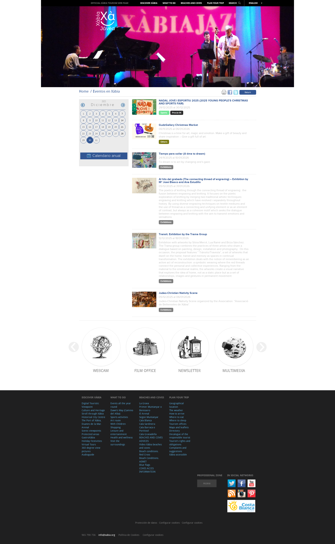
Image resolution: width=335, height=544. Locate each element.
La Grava (144, 403)
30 (90, 140)
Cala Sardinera (147, 423)
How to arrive (176, 413)
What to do (169, 3)
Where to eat (176, 417)
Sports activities (119, 417)
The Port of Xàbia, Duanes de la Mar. (92, 422)
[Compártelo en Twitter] (235, 92)
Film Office (145, 370)
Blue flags (144, 464)
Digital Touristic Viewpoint (90, 405)
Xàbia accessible (178, 454)
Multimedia (233, 370)
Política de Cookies (128, 535)
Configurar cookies (169, 522)
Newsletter (189, 370)
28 (122, 133)
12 (109, 120)
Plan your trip (215, 3)
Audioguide (88, 454)
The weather (176, 410)
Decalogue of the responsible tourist (179, 435)
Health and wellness (121, 437)
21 (122, 126)
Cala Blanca (145, 420)
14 (122, 120)
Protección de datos (146, 522)
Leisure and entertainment (118, 432)
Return (248, 92)
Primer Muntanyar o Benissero (150, 408)
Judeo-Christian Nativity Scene (178, 293)
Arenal (85, 427)
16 (90, 126)
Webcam (101, 370)
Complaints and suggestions (177, 449)
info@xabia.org (106, 535)
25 (103, 133)
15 (83, 126)
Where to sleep (177, 420)
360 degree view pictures (91, 449)
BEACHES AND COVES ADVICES (151, 439)
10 (96, 120)
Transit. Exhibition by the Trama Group (183, 234)
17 (96, 126)
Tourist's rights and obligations (179, 442)
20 (115, 126)
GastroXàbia (88, 437)
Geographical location (176, 405)
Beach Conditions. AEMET (149, 459)
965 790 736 (89, 535)
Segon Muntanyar (148, 417)
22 (83, 133)
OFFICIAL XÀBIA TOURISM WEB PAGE (109, 3)
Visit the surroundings (117, 442)
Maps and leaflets (179, 427)
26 (109, 133)
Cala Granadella (148, 434)
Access (206, 483)
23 (90, 133)
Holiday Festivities (92, 441)
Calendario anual (106, 156)
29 (83, 140)
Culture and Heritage (93, 410)
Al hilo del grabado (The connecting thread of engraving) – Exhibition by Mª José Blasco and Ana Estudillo (203, 181)
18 (103, 126)
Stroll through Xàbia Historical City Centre (93, 415)
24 (96, 133)
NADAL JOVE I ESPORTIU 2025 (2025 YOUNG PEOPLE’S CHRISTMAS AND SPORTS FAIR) (203, 102)
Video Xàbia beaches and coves (150, 446)
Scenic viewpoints (91, 430)
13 (115, 120)
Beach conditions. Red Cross (149, 453)
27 (115, 133)
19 (109, 126)
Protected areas (90, 434)
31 (96, 140)
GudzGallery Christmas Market (178, 125)
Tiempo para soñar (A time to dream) (182, 153)
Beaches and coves (191, 3)
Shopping (115, 427)
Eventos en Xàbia (106, 91)
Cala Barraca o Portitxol (147, 429)
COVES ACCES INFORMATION (147, 470)
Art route (115, 420)
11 (103, 120)
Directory (174, 430)
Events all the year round (120, 405)
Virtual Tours (89, 444)
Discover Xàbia (148, 3)
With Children (118, 423)
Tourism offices (177, 423)
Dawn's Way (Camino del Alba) (121, 412)
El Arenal (144, 413)
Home (84, 91)
